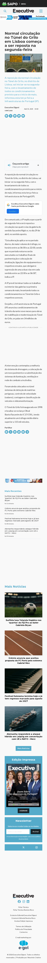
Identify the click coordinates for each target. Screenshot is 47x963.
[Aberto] (41, 11)
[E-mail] (23, 116)
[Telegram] (27, 432)
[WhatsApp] (19, 116)
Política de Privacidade (23, 929)
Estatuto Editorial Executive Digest (23, 915)
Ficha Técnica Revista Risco (23, 910)
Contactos (24, 932)
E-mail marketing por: (23, 937)
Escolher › (13, 211)
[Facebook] (6, 116)
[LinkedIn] (15, 116)
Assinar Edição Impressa (23, 921)
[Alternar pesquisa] (5, 11)
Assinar (23, 811)
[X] (10, 116)
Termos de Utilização (23, 926)
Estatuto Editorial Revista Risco (23, 918)
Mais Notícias (23, 748)
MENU (23, 4)
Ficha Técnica (23, 907)
